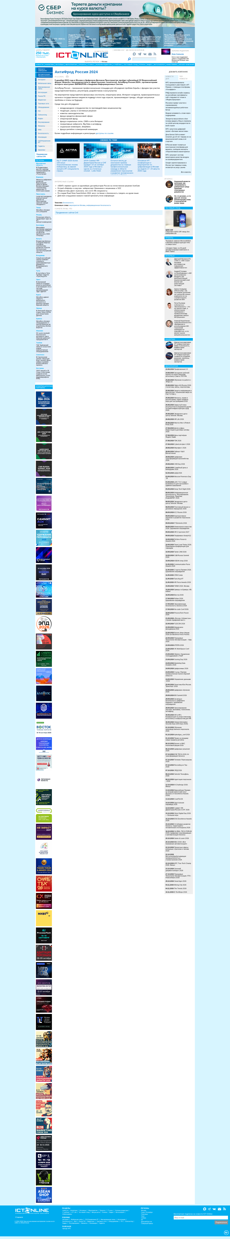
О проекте (19, 1217)
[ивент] (44, 1195)
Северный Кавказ (147, 1223)
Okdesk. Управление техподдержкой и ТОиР (178, 655)
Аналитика (49, 64)
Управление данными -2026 (178, 680)
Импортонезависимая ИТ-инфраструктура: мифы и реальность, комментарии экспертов (182, 345)
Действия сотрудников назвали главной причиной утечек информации (86, 196)
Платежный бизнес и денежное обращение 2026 (178, 508)
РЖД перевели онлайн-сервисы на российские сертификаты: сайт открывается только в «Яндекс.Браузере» (178, 96)
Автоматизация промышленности (45, 75)
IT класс (91, 64)
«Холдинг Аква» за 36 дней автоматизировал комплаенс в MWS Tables (177, 249)
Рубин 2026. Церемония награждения (175, 599)
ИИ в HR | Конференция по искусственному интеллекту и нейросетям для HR (178, 716)
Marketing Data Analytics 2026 (175, 664)
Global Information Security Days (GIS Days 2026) (177, 723)
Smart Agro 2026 (180, 881)
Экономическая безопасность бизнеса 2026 (176, 605)
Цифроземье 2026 (181, 668)
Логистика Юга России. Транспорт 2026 (178, 685)
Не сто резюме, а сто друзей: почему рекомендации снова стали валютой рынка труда (182, 199)
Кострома (40, 368)
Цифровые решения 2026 (178, 750)
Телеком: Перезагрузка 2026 (179, 760)
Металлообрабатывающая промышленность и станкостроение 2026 (176, 858)
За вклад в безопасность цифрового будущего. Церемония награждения (175, 701)
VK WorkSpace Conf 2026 (177, 649)
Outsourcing (42, 115)
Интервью (60, 64)
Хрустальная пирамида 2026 (175, 803)
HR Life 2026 (179, 419)
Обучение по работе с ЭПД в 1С (178, 381)
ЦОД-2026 (178, 473)
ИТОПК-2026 (179, 645)
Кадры (40, 118)
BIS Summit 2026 (180, 695)
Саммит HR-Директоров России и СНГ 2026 (177, 809)
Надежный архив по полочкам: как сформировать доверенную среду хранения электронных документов (182, 186)
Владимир (40, 255)
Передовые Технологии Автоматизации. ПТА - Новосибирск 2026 (178, 876)
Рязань (39, 215)
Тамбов (39, 343)
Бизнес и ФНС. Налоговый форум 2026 (175, 744)
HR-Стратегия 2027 (181, 532)
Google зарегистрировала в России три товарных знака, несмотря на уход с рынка (176, 165)
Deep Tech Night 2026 (182, 489)
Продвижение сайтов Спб (67, 212)
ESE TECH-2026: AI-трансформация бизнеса (177, 755)
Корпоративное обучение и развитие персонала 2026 (178, 517)
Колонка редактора (180, 51)
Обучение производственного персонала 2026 (177, 729)
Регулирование (44, 122)
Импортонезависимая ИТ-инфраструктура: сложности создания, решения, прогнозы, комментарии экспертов (182, 357)
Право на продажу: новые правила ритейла (177, 739)
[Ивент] (44, 399)
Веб (75, 1221)
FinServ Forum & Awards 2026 (176, 540)
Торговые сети (43, 103)
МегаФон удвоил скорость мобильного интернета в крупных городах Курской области (42, 301)
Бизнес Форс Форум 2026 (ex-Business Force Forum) (177, 633)
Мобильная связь (44, 83)
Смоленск (40, 355)
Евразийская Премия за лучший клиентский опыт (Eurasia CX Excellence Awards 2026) (178, 792)
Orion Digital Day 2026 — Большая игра (178, 814)
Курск (38, 295)
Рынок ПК (41, 96)
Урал (142, 1216)
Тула (38, 271)
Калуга (39, 239)
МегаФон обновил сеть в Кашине (43, 211)
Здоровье (41, 150)
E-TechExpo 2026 (180, 892)
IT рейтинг (117, 64)
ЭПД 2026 (178, 770)
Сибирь (143, 1218)
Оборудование (43, 107)
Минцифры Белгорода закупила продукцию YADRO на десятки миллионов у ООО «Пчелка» (44, 231)
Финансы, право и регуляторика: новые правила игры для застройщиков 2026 (177, 399)
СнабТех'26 (178, 799)
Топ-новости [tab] (183, 78)
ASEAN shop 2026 (181, 561)
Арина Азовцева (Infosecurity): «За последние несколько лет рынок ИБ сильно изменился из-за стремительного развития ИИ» (146, 41)
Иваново (39, 331)
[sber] (115, 13)
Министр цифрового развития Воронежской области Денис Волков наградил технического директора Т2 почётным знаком (44, 185)
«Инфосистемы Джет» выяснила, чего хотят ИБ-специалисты (82, 191)
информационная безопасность (98, 205)
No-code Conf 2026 (181, 609)
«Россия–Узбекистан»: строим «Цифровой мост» (178, 619)
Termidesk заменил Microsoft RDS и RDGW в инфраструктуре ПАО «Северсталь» (113, 42)
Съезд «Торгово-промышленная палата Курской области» (178, 673)
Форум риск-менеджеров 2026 (174, 628)
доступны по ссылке (104, 133)
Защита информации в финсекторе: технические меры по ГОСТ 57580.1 (179, 392)
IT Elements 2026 (180, 523)
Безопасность (43, 133)
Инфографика (171, 64)
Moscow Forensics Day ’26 (178, 477)
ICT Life (74, 1212)
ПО (39, 111)
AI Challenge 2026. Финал (177, 785)
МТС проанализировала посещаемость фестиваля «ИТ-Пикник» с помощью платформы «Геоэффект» (178, 86)
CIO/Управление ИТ (44, 141)
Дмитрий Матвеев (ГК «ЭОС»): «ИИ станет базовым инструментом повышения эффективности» (50, 42)
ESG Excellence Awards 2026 (179, 819)
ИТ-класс (169, 179)
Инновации (42, 137)
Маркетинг (42, 100)
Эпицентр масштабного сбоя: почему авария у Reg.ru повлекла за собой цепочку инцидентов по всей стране (178, 122)
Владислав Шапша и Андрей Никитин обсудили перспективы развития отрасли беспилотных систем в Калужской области (43, 246)
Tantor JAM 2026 (180, 552)
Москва (143, 1210)
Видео (149, 64)
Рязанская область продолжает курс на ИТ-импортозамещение (44, 219)
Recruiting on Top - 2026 (177, 766)
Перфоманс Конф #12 (182, 536)
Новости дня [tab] (170, 78)
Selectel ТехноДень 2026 (177, 775)
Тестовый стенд (130, 64)
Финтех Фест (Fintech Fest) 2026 (178, 424)
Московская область (41, 164)
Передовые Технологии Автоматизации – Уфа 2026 (179, 639)
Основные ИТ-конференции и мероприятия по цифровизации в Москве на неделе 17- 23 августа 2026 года (149, 165)
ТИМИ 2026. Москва (181, 586)
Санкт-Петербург (147, 1212)
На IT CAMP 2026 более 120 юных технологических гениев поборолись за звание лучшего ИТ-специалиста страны (68, 165)
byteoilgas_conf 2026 (182, 735)
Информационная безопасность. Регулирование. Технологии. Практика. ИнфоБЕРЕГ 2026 (177, 495)
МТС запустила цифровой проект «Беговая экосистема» (177, 130)
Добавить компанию (178, 72)
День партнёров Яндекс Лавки (176, 436)
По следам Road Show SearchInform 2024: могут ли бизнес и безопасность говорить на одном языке (98, 193)
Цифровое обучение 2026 (178, 691)
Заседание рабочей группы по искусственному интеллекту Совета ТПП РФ (177, 374)
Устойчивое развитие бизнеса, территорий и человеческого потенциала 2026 (178, 826)
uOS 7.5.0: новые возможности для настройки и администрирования (177, 483)
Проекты (82, 64)
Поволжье (144, 1214)
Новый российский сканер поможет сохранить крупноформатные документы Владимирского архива (43, 263)
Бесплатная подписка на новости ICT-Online (193, 1214)
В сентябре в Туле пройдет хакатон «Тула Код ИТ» (43, 274)
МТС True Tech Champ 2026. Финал (178, 864)
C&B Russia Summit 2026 (177, 556)
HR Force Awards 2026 (182, 582)
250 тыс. (43, 53)
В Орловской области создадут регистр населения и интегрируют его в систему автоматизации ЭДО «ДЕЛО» (43, 286)
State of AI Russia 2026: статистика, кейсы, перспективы (178, 386)
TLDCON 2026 (179, 624)
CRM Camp (178, 575)
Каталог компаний (186, 64)
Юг (142, 1220)
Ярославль (40, 194)
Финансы (41, 126)
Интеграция (42, 92)
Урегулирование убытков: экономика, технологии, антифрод (178, 709)
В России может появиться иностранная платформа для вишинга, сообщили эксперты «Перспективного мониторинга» (178, 148)
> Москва (103, 62)
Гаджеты (41, 146)
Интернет (42, 79)
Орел (38, 280)
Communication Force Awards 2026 (178, 565)
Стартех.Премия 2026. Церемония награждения (178, 570)
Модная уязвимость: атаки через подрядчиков (178, 114)
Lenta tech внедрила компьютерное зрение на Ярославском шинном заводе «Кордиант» (44, 200)
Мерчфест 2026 (180, 448)
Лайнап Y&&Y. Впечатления (175, 452)
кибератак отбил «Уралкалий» (42, 56)
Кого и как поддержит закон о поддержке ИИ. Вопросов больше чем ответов (180, 59)
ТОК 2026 (177, 441)
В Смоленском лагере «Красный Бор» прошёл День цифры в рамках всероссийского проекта (43, 361)
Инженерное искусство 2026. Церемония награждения (179, 527)
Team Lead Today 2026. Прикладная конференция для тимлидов (179, 546)
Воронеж (39, 177)
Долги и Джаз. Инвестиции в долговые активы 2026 (177, 430)
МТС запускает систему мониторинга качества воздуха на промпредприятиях (177, 157)
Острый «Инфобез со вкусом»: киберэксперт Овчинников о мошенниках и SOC (89, 188)
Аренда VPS (66, 1228)
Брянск (39, 319)
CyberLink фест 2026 (182, 444)
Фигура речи (96, 1212)
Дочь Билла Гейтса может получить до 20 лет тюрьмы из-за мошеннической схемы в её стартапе (178, 138)
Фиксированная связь (44, 88)
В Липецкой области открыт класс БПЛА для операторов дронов (44, 313)
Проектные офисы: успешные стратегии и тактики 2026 (177, 849)
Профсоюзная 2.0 (181, 369)
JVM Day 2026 (179, 464)
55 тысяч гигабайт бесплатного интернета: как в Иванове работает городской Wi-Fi (43, 336)
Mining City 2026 (180, 885)
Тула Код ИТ (178, 579)
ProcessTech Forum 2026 (177, 614)
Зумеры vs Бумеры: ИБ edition (179, 590)
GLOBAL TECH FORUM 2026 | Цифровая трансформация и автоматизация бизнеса (179, 833)
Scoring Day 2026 (180, 659)
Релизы (142, 64)
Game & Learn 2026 (181, 838)
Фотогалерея (159, 64)
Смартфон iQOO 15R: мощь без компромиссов (178, 231)
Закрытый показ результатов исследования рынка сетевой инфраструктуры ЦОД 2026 (178, 407)
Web (39, 129)
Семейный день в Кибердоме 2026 (177, 468)
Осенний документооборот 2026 (174, 869)
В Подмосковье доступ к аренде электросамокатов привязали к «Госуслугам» (43, 171)
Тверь (38, 208)
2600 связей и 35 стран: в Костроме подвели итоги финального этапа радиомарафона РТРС (43, 375)
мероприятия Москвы (77, 205)
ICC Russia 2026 (180, 512)
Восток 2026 (179, 595)
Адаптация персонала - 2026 (178, 780)
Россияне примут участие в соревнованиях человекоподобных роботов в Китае (177, 106)
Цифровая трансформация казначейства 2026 (177, 458)
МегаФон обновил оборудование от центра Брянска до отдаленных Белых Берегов (43, 324)
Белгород (40, 225)
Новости (39, 64)
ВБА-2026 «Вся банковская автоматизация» (176, 843)
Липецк (39, 308)
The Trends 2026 (180, 888)
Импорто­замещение (42, 69)
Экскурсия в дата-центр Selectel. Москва (177, 414)
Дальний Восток (146, 1221)
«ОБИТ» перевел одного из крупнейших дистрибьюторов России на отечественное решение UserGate (99, 186)
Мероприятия (71, 64)
